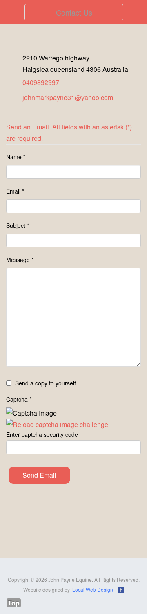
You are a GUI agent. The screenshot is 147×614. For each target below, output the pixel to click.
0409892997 (40, 82)
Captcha (18, 399)
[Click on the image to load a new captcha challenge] (57, 424)
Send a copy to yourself (45, 383)
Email (15, 191)
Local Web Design (92, 589)
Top (14, 602)
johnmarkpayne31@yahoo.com (67, 97)
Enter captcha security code (42, 434)
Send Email (39, 475)
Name (15, 157)
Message (19, 260)
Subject (17, 225)
